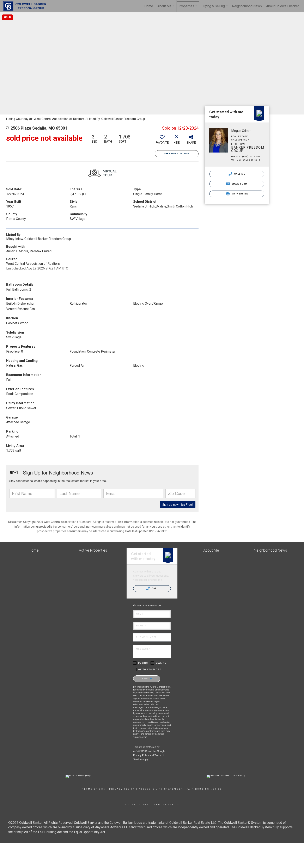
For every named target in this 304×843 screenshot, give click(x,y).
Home (148, 6)
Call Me (239, 174)
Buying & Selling (215, 8)
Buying (143, 663)
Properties (188, 8)
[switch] (162, 141)
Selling (161, 663)
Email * (141, 625)
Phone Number (146, 637)
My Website (239, 193)
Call (154, 588)
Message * (143, 648)
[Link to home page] (26, 6)
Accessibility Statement (161, 789)
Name (139, 614)
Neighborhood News (247, 6)
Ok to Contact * (150, 669)
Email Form (239, 183)
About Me (166, 8)
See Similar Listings (176, 153)
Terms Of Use (93, 789)
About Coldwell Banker (282, 6)
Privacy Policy (141, 755)
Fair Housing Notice (204, 789)
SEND (146, 678)
